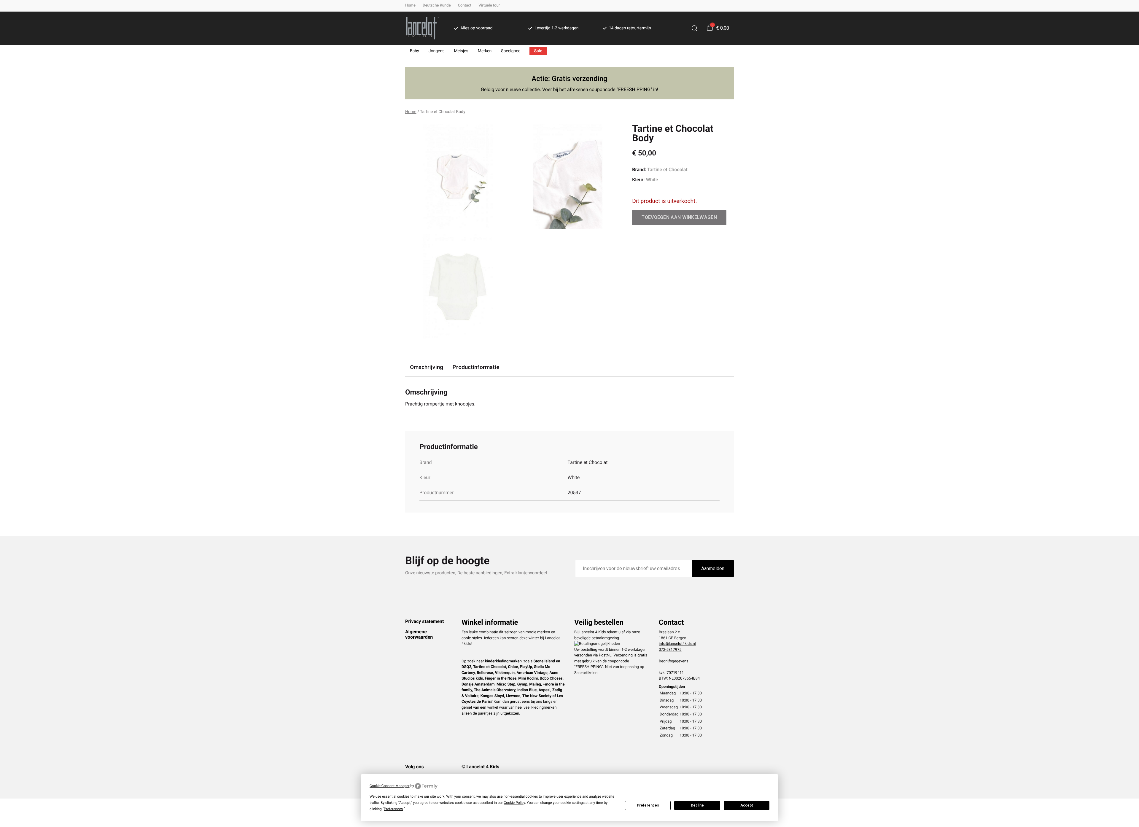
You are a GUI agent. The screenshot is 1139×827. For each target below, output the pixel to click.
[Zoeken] (694, 28)
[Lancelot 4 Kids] (422, 28)
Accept (746, 805)
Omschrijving (426, 367)
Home (410, 5)
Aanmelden (712, 568)
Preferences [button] (393, 809)
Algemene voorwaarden (419, 634)
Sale (538, 51)
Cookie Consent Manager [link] (390, 786)
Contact (465, 5)
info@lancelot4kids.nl (677, 644)
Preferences (648, 805)
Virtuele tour (489, 5)
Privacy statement (424, 621)
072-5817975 (670, 650)
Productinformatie (476, 367)
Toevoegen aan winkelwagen (679, 217)
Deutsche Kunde (437, 5)
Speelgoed (511, 51)
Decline (697, 805)
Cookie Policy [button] (514, 803)
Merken (485, 51)
